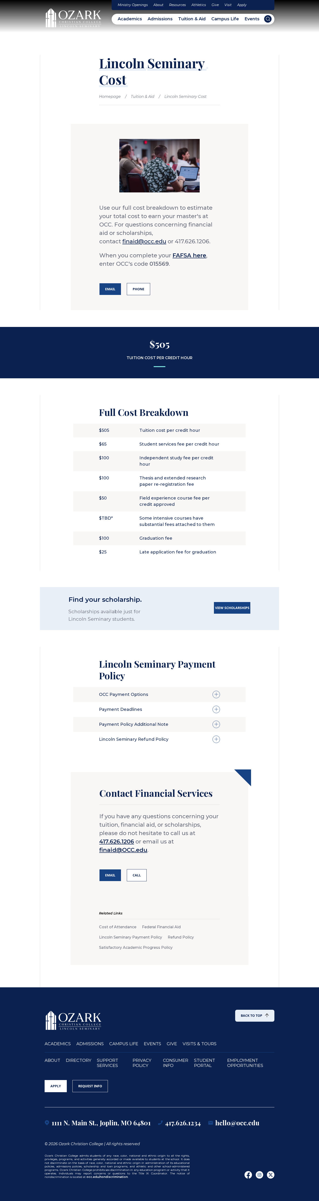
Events (252, 19)
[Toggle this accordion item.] (216, 694)
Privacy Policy (142, 1063)
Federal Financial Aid (161, 927)
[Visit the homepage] (74, 15)
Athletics (198, 5)
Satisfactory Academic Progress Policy (136, 947)
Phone (138, 289)
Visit (228, 5)
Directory (78, 1060)
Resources (177, 5)
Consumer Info (175, 1063)
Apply (242, 5)
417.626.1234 (183, 1123)
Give (215, 5)
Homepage (110, 96)
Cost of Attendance (117, 927)
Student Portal (204, 1063)
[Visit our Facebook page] (248, 1175)
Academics (130, 19)
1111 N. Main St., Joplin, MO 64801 (101, 1123)
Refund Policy (181, 937)
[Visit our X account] (270, 1175)
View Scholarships (232, 608)
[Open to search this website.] (268, 19)
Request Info (90, 1086)
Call (137, 875)
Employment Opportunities (245, 1063)
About (158, 5)
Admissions (160, 19)
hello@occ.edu (237, 1123)
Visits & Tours (199, 1044)
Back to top (251, 1015)
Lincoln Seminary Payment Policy (130, 937)
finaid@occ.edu (144, 241)
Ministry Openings (133, 5)
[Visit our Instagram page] (259, 1175)
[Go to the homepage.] (74, 1018)
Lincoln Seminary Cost (185, 96)
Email (110, 289)
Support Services (107, 1063)
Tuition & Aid (192, 19)
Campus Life (225, 19)
